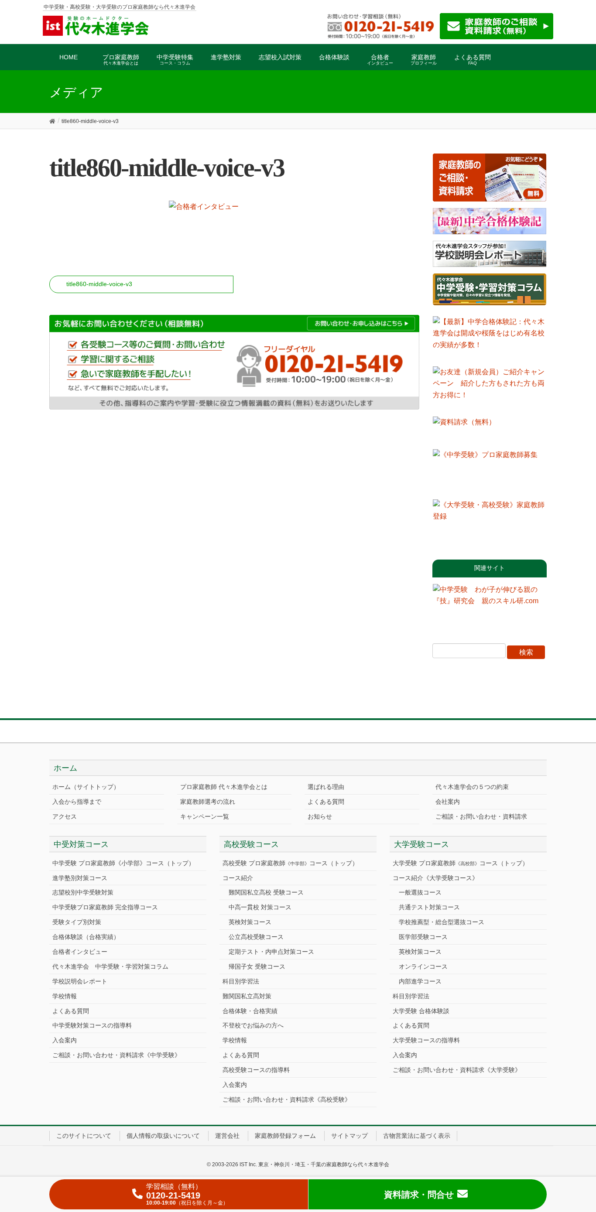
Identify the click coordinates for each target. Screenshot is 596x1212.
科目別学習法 (241, 981)
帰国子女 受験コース (257, 966)
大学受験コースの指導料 (426, 1040)
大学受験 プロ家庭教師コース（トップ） (460, 863)
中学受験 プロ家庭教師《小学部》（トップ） (123, 863)
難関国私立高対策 (247, 996)
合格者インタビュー (79, 951)
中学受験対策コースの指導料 (92, 1025)
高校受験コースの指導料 (256, 1069)
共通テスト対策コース (429, 907)
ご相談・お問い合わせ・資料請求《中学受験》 (116, 1055)
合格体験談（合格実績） (86, 936)
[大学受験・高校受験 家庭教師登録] (489, 521)
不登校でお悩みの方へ (253, 1025)
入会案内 (64, 1040)
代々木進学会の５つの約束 (472, 786)
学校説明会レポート (79, 981)
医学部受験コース (423, 936)
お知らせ (320, 816)
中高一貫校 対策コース (260, 907)
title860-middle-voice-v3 (99, 283)
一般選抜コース (420, 892)
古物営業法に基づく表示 (416, 1135)
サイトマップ (349, 1135)
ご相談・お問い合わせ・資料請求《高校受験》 (287, 1099)
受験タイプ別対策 (76, 921)
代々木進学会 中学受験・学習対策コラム (110, 966)
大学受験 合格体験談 (421, 1010)
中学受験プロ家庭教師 (105, 907)
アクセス (64, 816)
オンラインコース (423, 966)
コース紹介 (238, 877)
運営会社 (227, 1135)
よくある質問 (326, 801)
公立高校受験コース (256, 936)
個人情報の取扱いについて (163, 1135)
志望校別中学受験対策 (82, 892)
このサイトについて (83, 1135)
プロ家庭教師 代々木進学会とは (223, 786)
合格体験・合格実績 (250, 1010)
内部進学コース (420, 981)
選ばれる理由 (326, 786)
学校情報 (64, 996)
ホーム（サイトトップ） (86, 786)
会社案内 (447, 801)
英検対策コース (250, 921)
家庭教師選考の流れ (207, 801)
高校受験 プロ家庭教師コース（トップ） (290, 863)
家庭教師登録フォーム (285, 1135)
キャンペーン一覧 (204, 816)
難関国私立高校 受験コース (266, 892)
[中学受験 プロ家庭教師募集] (489, 471)
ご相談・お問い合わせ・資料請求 (481, 816)
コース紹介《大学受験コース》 (435, 877)
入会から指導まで (76, 801)
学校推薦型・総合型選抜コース (441, 921)
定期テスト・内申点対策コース (271, 951)
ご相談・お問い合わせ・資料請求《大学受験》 (457, 1069)
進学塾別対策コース (79, 877)
